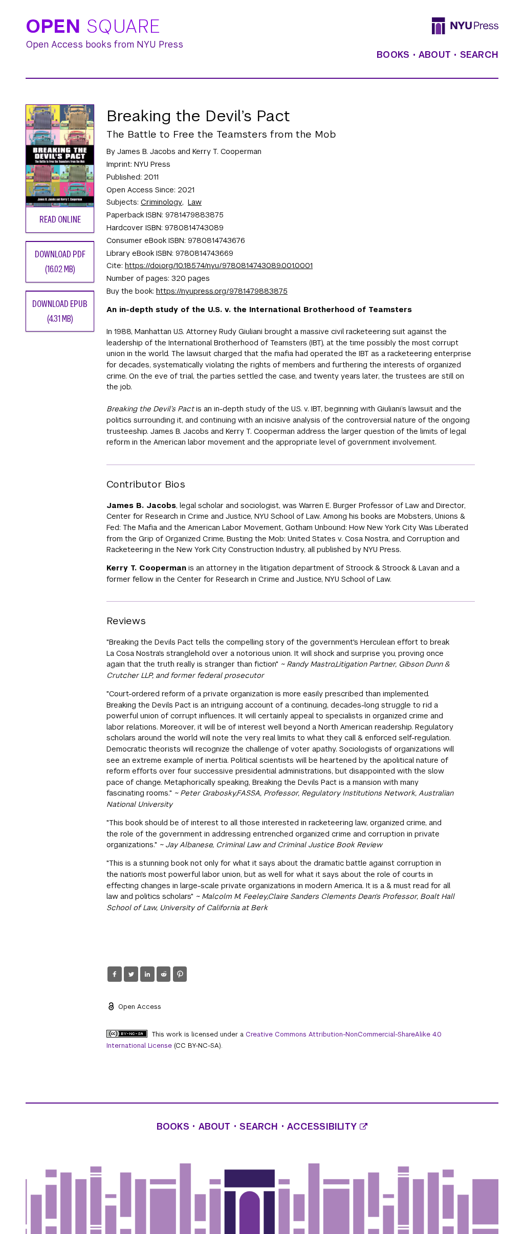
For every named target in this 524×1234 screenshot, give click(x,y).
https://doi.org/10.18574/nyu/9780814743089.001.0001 (219, 265)
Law (195, 202)
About (435, 54)
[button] (114, 974)
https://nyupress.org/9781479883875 (222, 291)
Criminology (161, 202)
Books (393, 54)
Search (479, 54)
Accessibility (323, 1126)
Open (93, 26)
